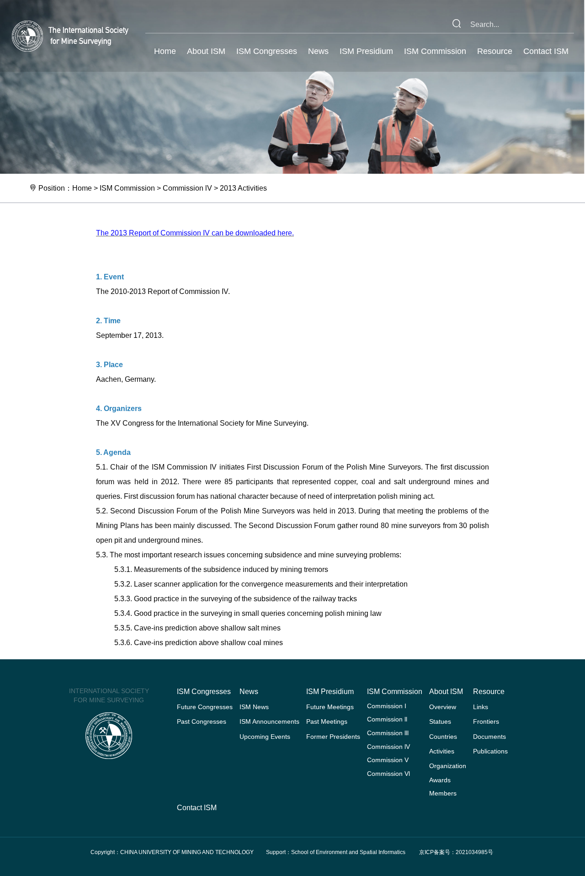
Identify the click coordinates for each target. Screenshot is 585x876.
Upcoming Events (264, 736)
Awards (440, 780)
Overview (442, 706)
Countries (443, 736)
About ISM (206, 51)
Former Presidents (333, 736)
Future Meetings (330, 706)
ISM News (254, 706)
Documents (489, 736)
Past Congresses (201, 721)
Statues (440, 721)
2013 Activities (243, 188)
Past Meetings (326, 721)
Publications (490, 751)
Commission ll (387, 719)
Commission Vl (388, 773)
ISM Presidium (366, 51)
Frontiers (486, 721)
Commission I (386, 706)
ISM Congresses (266, 51)
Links (480, 706)
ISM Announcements (269, 721)
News (318, 51)
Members (443, 793)
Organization (447, 765)
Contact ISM (546, 51)
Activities (441, 751)
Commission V (388, 760)
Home (165, 51)
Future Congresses (205, 706)
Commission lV (187, 188)
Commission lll (388, 733)
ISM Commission (435, 51)
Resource (494, 51)
